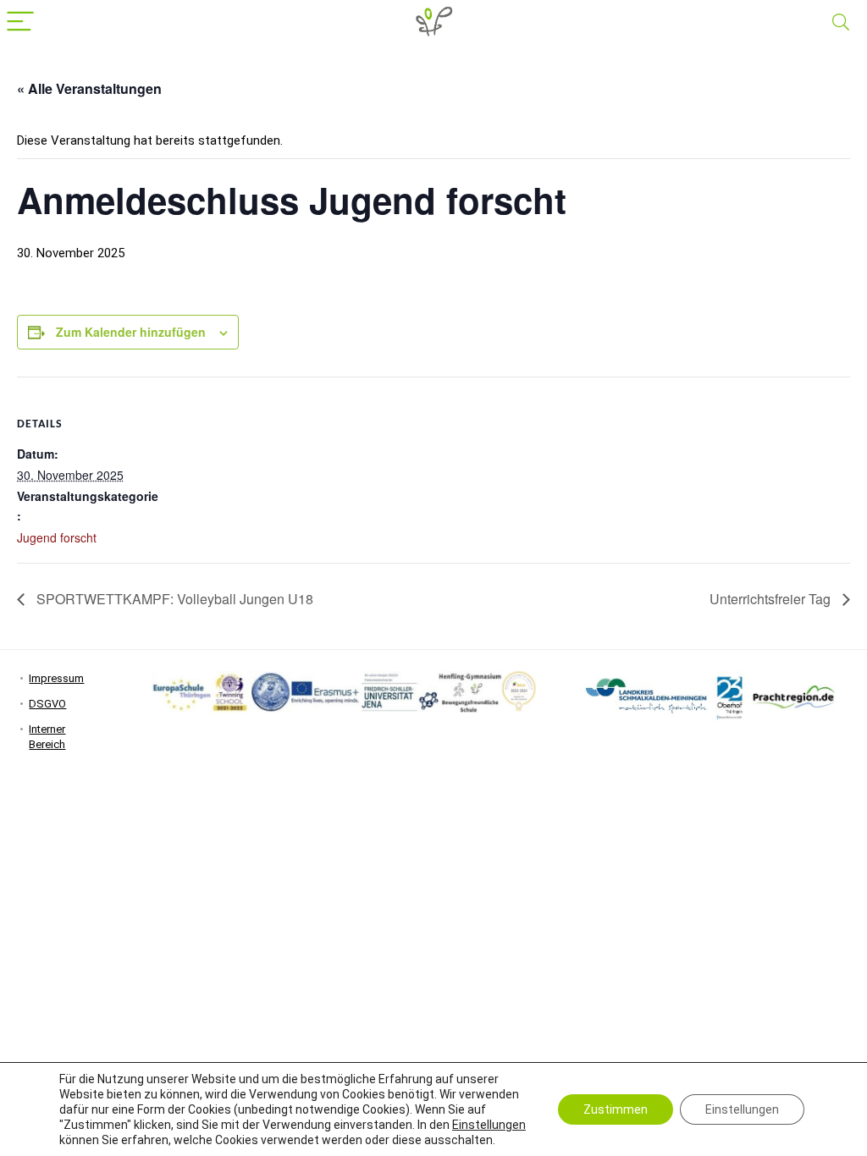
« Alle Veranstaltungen (89, 88)
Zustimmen (615, 1109)
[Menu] (20, 22)
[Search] (840, 22)
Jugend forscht (57, 537)
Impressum (56, 678)
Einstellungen (489, 1124)
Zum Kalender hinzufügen (131, 331)
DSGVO (47, 703)
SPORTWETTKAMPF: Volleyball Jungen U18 (173, 598)
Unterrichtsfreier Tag (772, 598)
